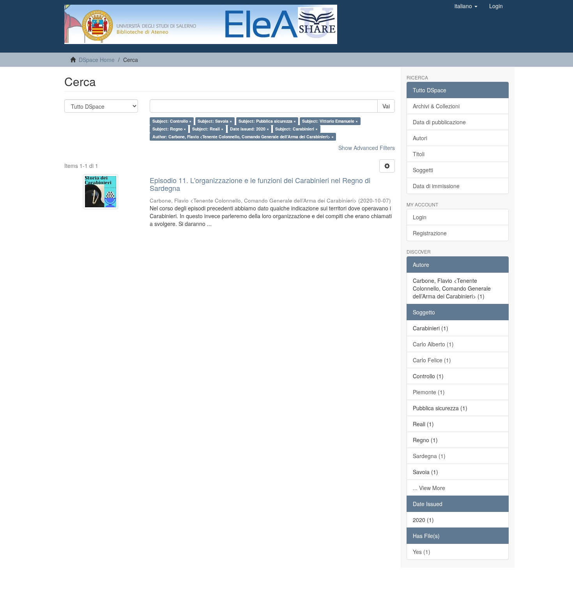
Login (419, 217)
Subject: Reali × (207, 129)
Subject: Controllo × (171, 121)
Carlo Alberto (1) (433, 344)
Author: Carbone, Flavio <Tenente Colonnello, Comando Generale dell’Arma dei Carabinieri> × (243, 136)
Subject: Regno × (169, 129)
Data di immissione (436, 186)
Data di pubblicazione (439, 122)
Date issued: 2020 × (249, 129)
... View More (429, 488)
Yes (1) (421, 552)
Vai (386, 106)
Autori (420, 138)
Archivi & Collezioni (436, 106)
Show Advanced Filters (366, 148)
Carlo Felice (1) (432, 360)
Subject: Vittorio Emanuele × (330, 121)
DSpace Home (97, 60)
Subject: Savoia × (215, 121)
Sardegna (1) (429, 456)
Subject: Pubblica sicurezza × (267, 121)
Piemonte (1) (429, 392)
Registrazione (430, 233)
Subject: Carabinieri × (296, 129)
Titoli (418, 154)
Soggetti (423, 170)
